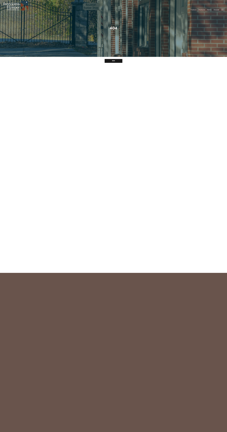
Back (113, 60)
